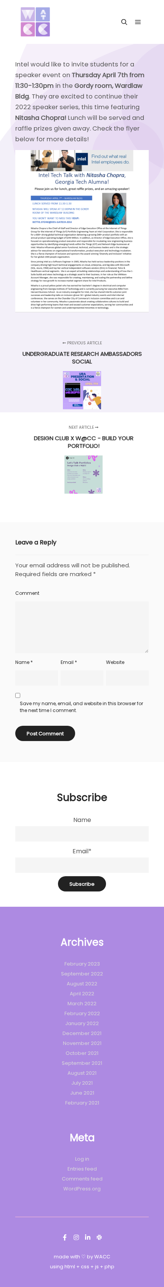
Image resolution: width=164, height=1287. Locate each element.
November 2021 (82, 1043)
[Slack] (99, 1237)
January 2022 (82, 1023)
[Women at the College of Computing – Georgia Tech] (35, 22)
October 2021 (82, 1053)
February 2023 (82, 963)
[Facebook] (65, 1237)
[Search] (124, 22)
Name (24, 662)
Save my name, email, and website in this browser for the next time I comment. (81, 707)
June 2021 (82, 1092)
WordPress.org (82, 1188)
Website (115, 662)
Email (69, 662)
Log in (82, 1159)
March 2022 (82, 1003)
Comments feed (82, 1178)
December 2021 (82, 1033)
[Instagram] (76, 1237)
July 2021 (82, 1083)
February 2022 (82, 1013)
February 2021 (82, 1102)
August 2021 (82, 1073)
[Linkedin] (88, 1237)
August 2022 (82, 983)
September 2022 (82, 973)
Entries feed (82, 1168)
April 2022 (82, 993)
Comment (27, 593)
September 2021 (82, 1063)
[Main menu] (138, 22)
